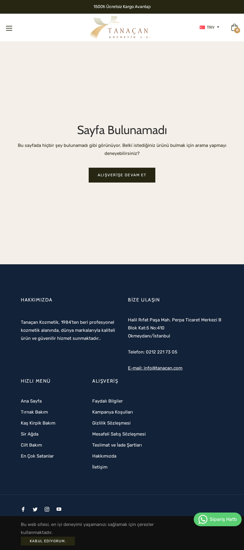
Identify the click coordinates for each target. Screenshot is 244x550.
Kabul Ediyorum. (48, 541)
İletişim (99, 467)
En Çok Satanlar (37, 456)
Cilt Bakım (31, 445)
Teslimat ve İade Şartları (117, 445)
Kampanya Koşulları (112, 412)
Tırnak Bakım (34, 412)
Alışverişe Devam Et (122, 175)
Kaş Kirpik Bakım (38, 423)
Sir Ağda (29, 434)
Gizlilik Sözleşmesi (111, 423)
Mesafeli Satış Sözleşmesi (119, 434)
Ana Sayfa (31, 401)
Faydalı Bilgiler (107, 401)
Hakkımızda (104, 456)
